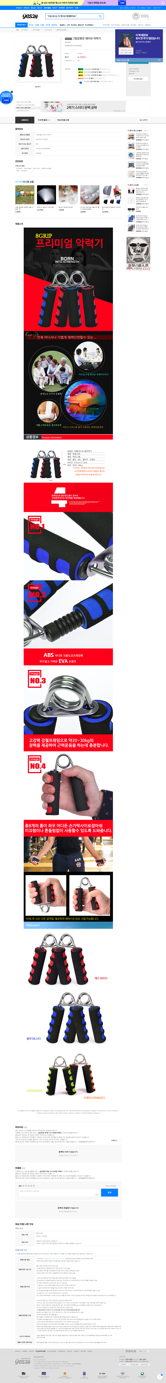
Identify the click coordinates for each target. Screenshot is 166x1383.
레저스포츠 (48, 30)
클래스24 (81, 25)
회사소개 (17, 1351)
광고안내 (69, 1351)
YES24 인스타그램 (135, 1351)
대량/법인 (148, 25)
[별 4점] (26, 1186)
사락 (68, 25)
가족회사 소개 (144, 1351)
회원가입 (126, 8)
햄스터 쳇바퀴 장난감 (66, 207)
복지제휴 (83, 1351)
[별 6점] (28, 1186)
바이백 (48, 25)
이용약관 (31, 1351)
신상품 (37, 25)
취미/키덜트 (36, 30)
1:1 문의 (61, 1258)
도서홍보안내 (61, 1351)
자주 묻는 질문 (135, 1364)
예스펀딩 (74, 25)
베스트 (31, 25)
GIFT (17, 171)
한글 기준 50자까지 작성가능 (29, 1191)
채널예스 (62, 25)
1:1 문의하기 (124, 1364)
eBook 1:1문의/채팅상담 (140, 1361)
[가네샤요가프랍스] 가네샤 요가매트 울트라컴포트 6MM (142, 164)
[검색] (100, 16)
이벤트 (42, 25)
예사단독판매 (115, 25)
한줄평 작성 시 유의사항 (117, 1186)
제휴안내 (76, 1351)
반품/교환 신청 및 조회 (51, 1258)
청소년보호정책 (51, 1351)
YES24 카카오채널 (127, 1351)
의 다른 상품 (24, 181)
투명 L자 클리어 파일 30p (45, 207)
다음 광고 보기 (150, 19)
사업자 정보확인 (76, 1363)
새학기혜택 (106, 25)
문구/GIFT (25, 30)
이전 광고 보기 (148, 19)
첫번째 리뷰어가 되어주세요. (73, 45)
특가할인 (133, 25)
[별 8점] (31, 1186)
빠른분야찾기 (21, 25)
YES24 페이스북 (129, 1351)
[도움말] (73, 61)
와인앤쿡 (67, 42)
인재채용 (24, 1351)
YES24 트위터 (132, 1351)
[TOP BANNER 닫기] (163, 3)
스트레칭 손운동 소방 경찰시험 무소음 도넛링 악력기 (142, 154)
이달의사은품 (125, 25)
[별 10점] (34, 1186)
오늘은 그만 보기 (121, 60)
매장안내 (54, 25)
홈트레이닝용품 (61, 30)
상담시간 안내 (145, 1364)
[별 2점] (23, 1186)
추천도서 (140, 25)
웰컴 (17, 30)
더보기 (145, 131)
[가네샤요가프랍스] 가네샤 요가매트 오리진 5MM (142, 145)
